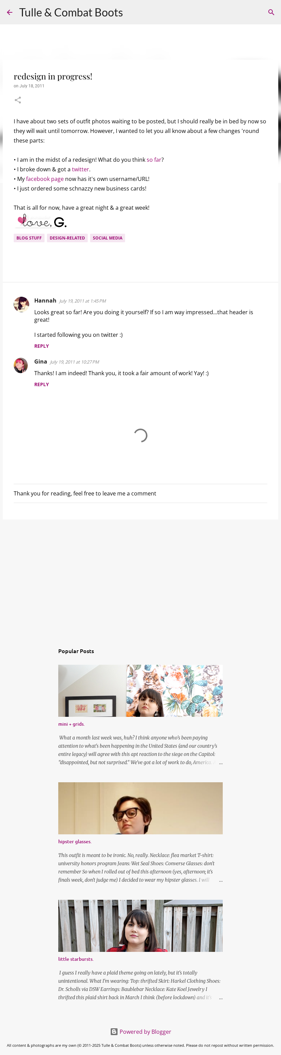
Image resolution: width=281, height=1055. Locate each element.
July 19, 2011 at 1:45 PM (82, 301)
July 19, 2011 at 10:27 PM (74, 362)
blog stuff (29, 238)
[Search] (133, 12)
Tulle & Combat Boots (71, 12)
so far (154, 159)
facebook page (45, 179)
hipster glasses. (75, 841)
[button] (18, 101)
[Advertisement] (140, 578)
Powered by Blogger (144, 1031)
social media (107, 238)
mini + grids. (71, 724)
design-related (67, 238)
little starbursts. (76, 959)
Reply (41, 346)
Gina (40, 361)
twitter (80, 169)
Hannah (45, 300)
